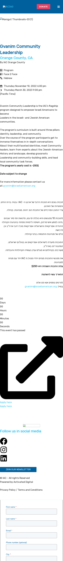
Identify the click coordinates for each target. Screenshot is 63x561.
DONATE (43, 6)
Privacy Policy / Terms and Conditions (21, 489)
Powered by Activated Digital (16, 482)
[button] (54, 6)
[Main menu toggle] (58, 7)
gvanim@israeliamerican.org (19, 185)
